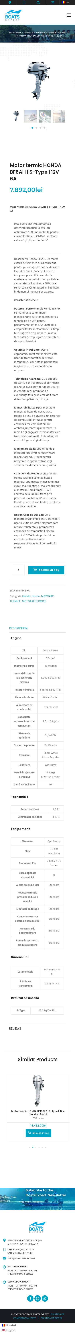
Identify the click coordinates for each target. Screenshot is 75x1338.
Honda (26, 596)
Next (58, 120)
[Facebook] (30, 1298)
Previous (17, 120)
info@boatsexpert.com (21, 1258)
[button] (10, 2)
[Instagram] (37, 1298)
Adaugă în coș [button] (40, 1133)
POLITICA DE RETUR (51, 1318)
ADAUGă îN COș (49, 570)
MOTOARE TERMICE (34, 601)
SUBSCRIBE (25, 1208)
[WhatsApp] (45, 1298)
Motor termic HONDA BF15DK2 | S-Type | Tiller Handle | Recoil (38, 1112)
